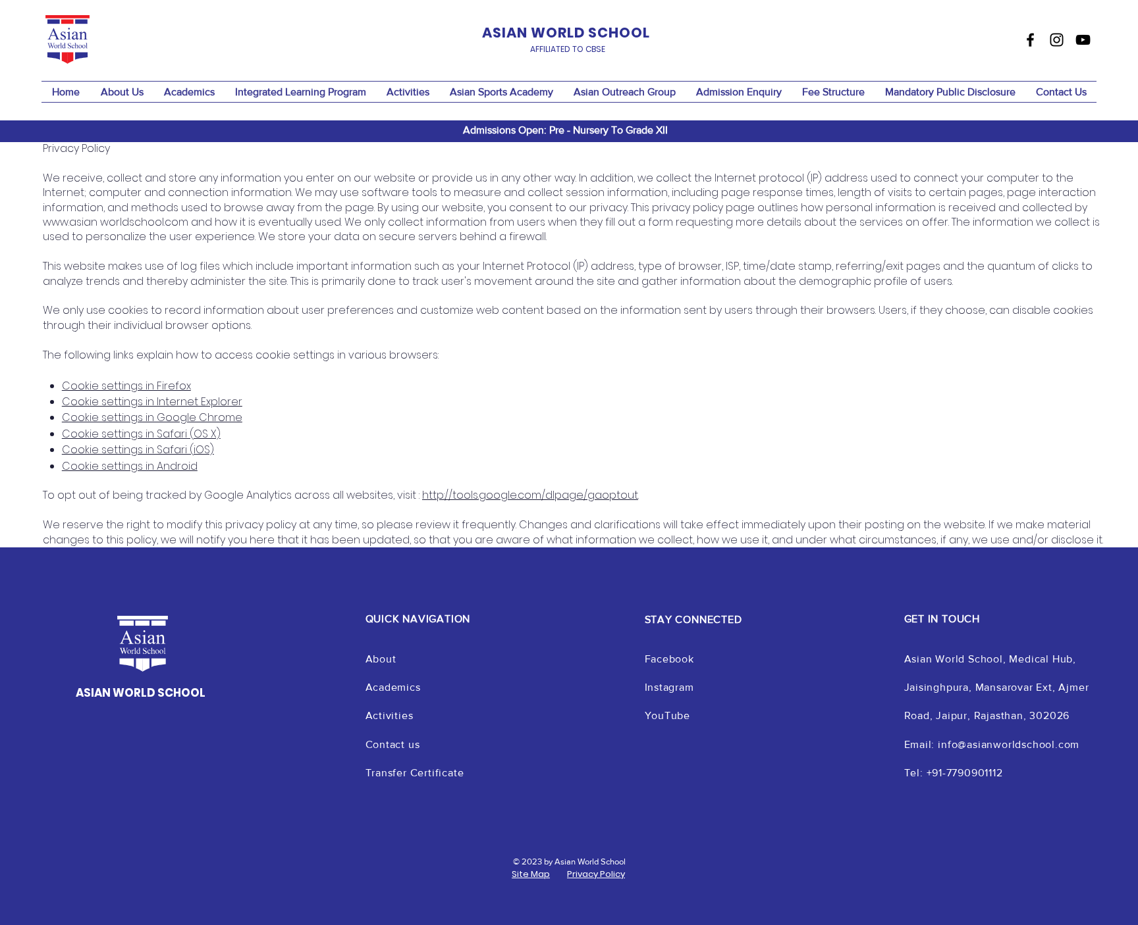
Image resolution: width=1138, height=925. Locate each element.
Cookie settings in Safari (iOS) (138, 449)
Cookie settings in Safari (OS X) (141, 433)
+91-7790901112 (965, 772)
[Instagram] (1057, 40)
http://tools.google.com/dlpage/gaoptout (530, 495)
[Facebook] (1030, 40)
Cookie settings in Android (130, 466)
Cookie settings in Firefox (126, 385)
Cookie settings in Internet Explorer (152, 401)
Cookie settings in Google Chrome (152, 417)
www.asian (70, 222)
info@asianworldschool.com (1008, 744)
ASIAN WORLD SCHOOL (140, 693)
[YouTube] (1083, 40)
